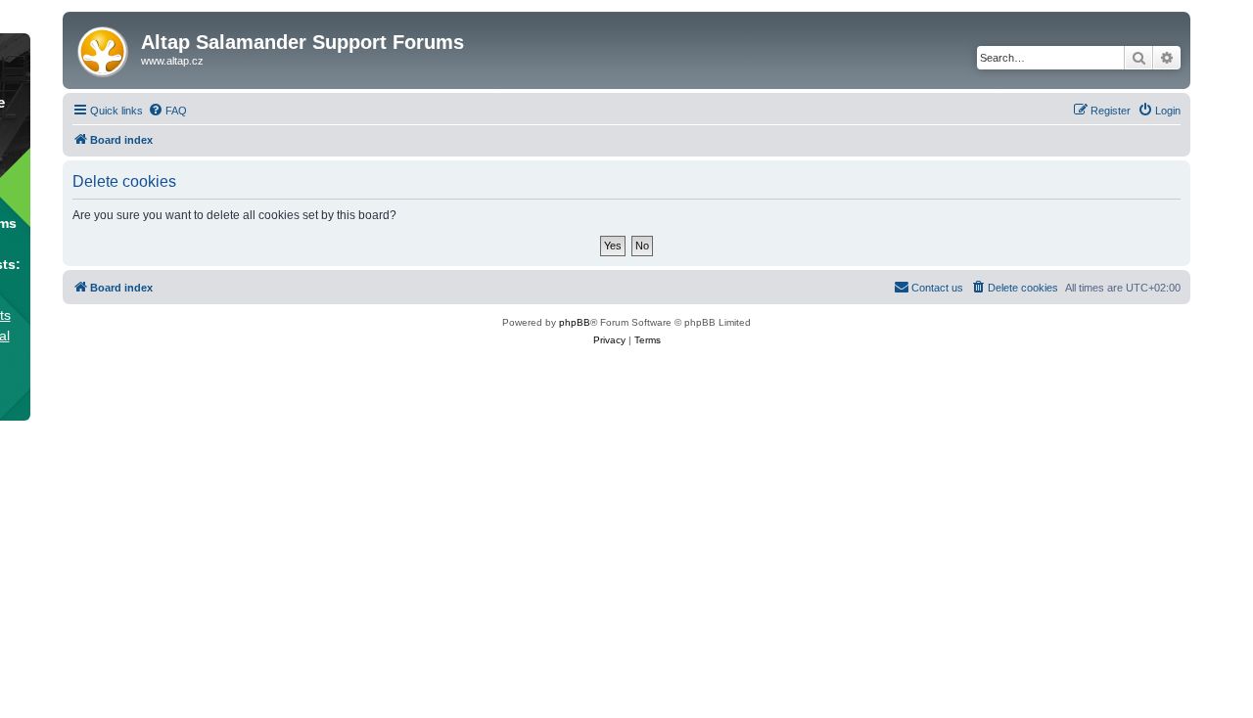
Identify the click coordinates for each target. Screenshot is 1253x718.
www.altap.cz (172, 61)
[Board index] (104, 48)
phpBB (574, 322)
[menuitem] (167, 110)
